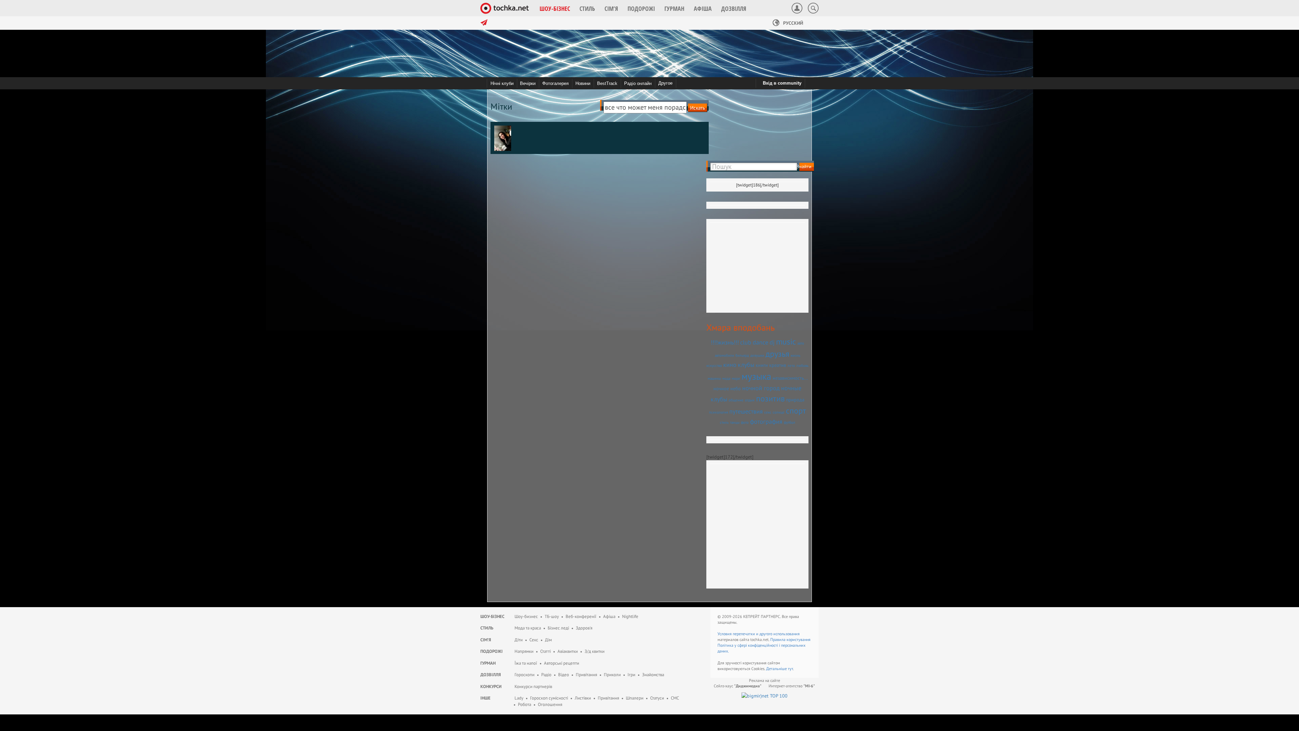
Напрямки (524, 651)
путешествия (746, 411)
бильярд (742, 355)
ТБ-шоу (552, 616)
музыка (756, 376)
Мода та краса (528, 628)
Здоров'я (584, 628)
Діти (519, 640)
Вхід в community (782, 83)
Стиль (486, 628)
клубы (746, 364)
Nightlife (630, 616)
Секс (533, 640)
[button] (555, 8)
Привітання (586, 675)
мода (726, 378)
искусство (714, 365)
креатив (777, 365)
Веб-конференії (581, 616)
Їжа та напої (526, 663)
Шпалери (634, 698)
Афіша (609, 616)
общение (736, 400)
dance (760, 342)
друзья (777, 354)
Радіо (546, 675)
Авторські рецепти (561, 663)
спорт (796, 410)
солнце (778, 412)
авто (800, 343)
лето (791, 365)
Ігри (631, 675)
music (786, 341)
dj (772, 342)
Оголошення (550, 704)
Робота (524, 704)
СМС (675, 698)
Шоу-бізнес (492, 616)
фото (745, 422)
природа (795, 400)
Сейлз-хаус (737, 685)
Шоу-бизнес (526, 616)
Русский (792, 23)
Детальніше (777, 668)
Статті (545, 651)
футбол (789, 422)
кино (729, 364)
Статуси (657, 698)
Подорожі (491, 651)
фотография (766, 421)
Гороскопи (524, 675)
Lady (519, 698)
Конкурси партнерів (533, 686)
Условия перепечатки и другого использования (758, 633)
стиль (724, 422)
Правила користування (790, 639)
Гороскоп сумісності (549, 698)
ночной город (761, 388)
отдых (750, 400)
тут (790, 668)
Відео (563, 675)
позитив (770, 398)
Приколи (612, 675)
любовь (802, 365)
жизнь (795, 355)
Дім (548, 640)
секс (767, 412)
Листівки (583, 698)
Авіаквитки (567, 651)
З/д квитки (595, 651)
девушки (757, 355)
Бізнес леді (558, 628)
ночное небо (727, 388)
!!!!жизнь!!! (725, 342)
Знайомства (653, 675)
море (736, 378)
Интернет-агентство (792, 685)
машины (714, 378)
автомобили (724, 355)
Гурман (488, 663)
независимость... (790, 378)
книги (762, 365)
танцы (734, 422)
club (745, 342)
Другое (665, 83)
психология (718, 412)
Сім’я (485, 640)
